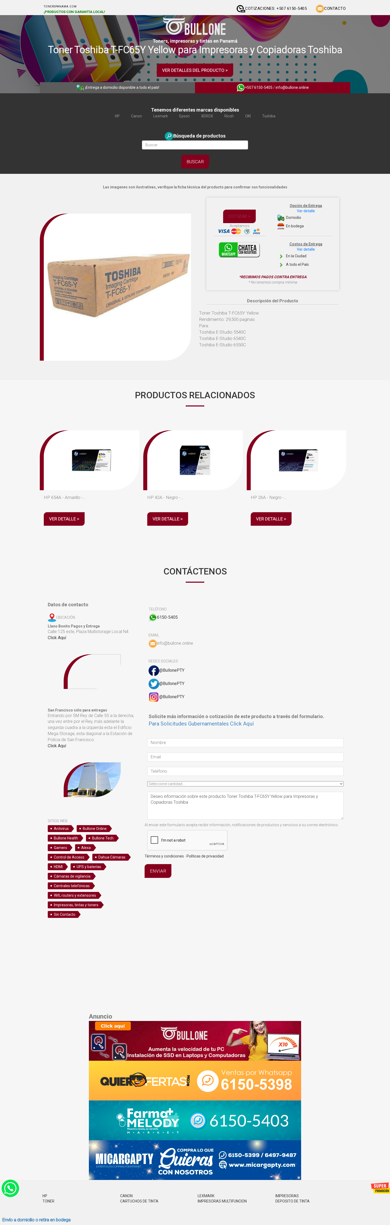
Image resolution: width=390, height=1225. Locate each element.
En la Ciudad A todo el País (303, 254)
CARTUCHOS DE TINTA (139, 1201)
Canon (136, 116)
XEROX (207, 116)
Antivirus (61, 828)
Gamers (60, 848)
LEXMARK (206, 1196)
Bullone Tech (103, 838)
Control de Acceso (69, 857)
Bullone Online (95, 828)
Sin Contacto (64, 914)
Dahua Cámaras (111, 857)
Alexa (86, 848)
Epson (184, 116)
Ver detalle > (64, 518)
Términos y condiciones (164, 856)
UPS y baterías (89, 867)
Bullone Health (66, 838)
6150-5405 (167, 617)
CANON (126, 1196)
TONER (48, 1201)
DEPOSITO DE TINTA (292, 1201)
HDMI (58, 867)
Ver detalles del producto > (195, 70)
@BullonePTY (171, 670)
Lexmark (160, 116)
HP (117, 116)
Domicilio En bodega (303, 216)
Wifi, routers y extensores (75, 895)
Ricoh (229, 116)
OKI (248, 116)
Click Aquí (57, 637)
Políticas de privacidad (205, 856)
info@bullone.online (292, 87)
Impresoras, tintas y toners (76, 905)
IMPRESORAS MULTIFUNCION (222, 1201)
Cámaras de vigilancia (72, 876)
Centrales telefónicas (72, 886)
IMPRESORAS (287, 1196)
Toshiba (268, 116)
